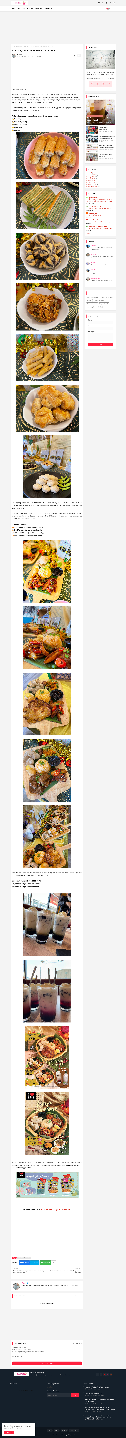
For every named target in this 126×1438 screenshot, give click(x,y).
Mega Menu (48, 8)
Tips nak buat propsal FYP (93, 1393)
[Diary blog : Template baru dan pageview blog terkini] (92, 148)
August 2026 (92, 175)
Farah (24, 1283)
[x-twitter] (110, 2)
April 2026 (91, 182)
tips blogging (91, 307)
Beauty (89, 300)
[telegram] (106, 2)
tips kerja (100, 307)
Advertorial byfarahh (23, 46)
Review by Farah (92, 304)
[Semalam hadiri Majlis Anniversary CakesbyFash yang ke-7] (92, 157)
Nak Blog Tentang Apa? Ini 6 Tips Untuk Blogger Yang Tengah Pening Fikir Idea (98, 1417)
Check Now (15, 1428)
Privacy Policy (74, 1430)
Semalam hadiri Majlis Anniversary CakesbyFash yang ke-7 (106, 156)
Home (14, 8)
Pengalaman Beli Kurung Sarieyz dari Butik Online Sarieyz (99, 1400)
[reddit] (111, 1374)
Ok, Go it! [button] (9, 1432)
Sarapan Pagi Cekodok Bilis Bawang (99, 208)
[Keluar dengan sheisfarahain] (92, 130)
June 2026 (92, 179)
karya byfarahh (103, 304)
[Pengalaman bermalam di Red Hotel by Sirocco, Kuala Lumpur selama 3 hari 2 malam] (92, 139)
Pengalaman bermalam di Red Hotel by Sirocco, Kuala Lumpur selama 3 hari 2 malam (107, 139)
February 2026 (93, 186)
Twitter (36, 1262)
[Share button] (53, 1262)
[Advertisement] (63, 27)
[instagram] (114, 2)
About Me (21, 8)
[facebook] (99, 2)
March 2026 (92, 184)
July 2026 (91, 177)
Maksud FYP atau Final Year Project (97, 1387)
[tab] (14, 8)
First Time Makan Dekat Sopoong (99, 222)
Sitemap (30, 8)
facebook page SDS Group (56, 1209)
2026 (90, 173)
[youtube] (104, 1374)
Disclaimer (38, 8)
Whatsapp (46, 1262)
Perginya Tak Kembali (95, 215)
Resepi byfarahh (99, 300)
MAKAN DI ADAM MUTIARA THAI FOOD (100, 228)
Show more (78, 1296)
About (56, 1430)
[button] (108, 9)
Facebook (25, 1262)
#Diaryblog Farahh (92, 297)
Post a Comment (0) (47, 1363)
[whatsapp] (102, 2)
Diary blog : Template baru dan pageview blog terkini (106, 147)
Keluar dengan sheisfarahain (103, 128)
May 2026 (91, 180)
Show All (89, 233)
